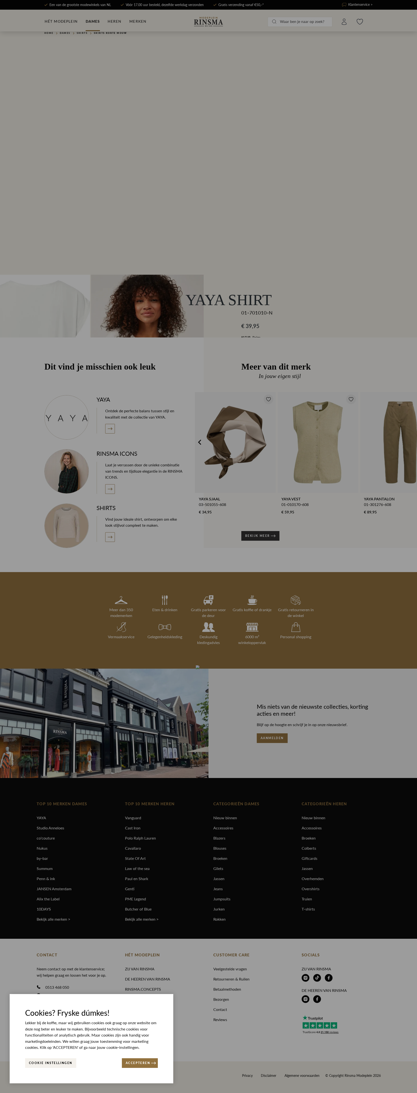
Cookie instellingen (50, 1063)
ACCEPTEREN (138, 1063)
